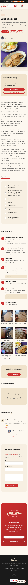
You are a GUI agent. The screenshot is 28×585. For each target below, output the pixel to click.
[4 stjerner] (17, 398)
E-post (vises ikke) (9, 466)
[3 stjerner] (14, 398)
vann (10, 209)
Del (21, 31)
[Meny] (25, 5)
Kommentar (7, 472)
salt (10, 202)
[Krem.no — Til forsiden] (3, 6)
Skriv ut (6, 31)
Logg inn (6, 454)
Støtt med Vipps (14, 374)
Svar (6, 427)
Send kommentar (11, 485)
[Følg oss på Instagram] (15, 574)
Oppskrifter (3, 11)
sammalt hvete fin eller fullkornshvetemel (15, 186)
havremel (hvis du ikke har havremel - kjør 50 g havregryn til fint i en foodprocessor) (15, 193)
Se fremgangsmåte (14, 92)
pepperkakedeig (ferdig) (13, 213)
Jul (8, 11)
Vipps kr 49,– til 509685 (14, 537)
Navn (6, 460)
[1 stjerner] (7, 398)
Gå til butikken (14, 541)
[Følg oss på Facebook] (12, 574)
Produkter (12, 568)
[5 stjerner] (20, 398)
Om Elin (17, 568)
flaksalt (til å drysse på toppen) (13, 218)
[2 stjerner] (11, 398)
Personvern (14, 570)
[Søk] (15, 6)
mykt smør (12, 205)
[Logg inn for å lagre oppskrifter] (18, 5)
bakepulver (11, 199)
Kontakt (22, 568)
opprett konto (14, 454)
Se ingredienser (14, 89)
